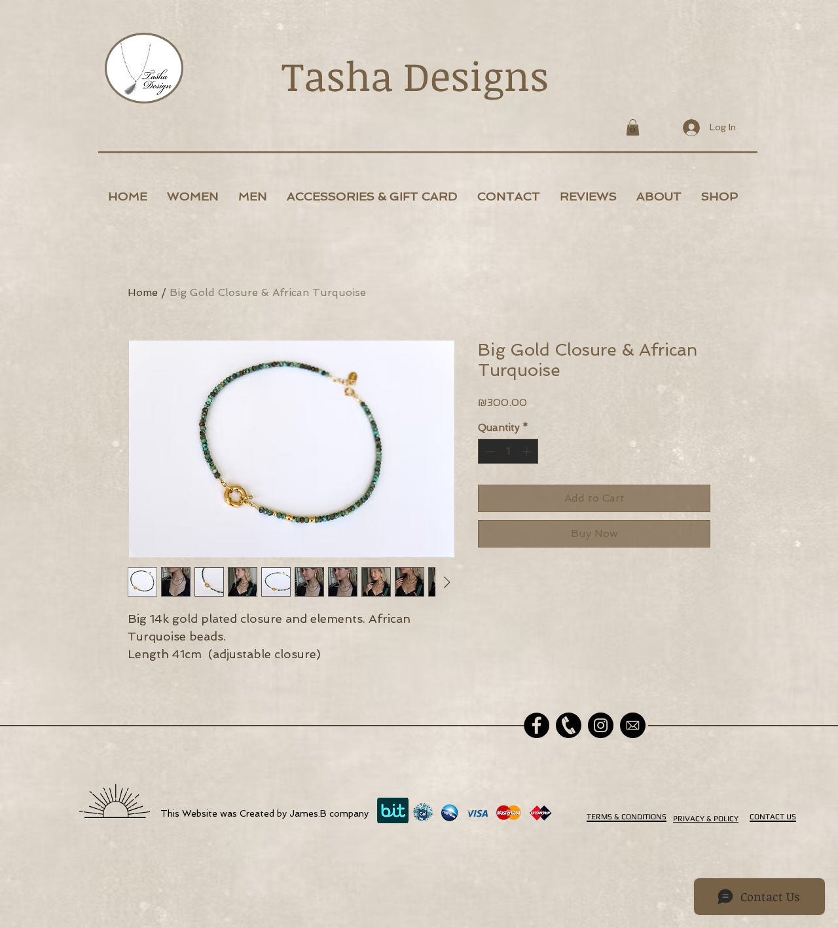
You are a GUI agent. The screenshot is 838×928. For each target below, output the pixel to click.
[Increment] (528, 451)
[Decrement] (489, 451)
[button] (633, 127)
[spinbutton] (508, 451)
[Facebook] (536, 725)
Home (143, 292)
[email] (633, 725)
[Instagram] (600, 725)
